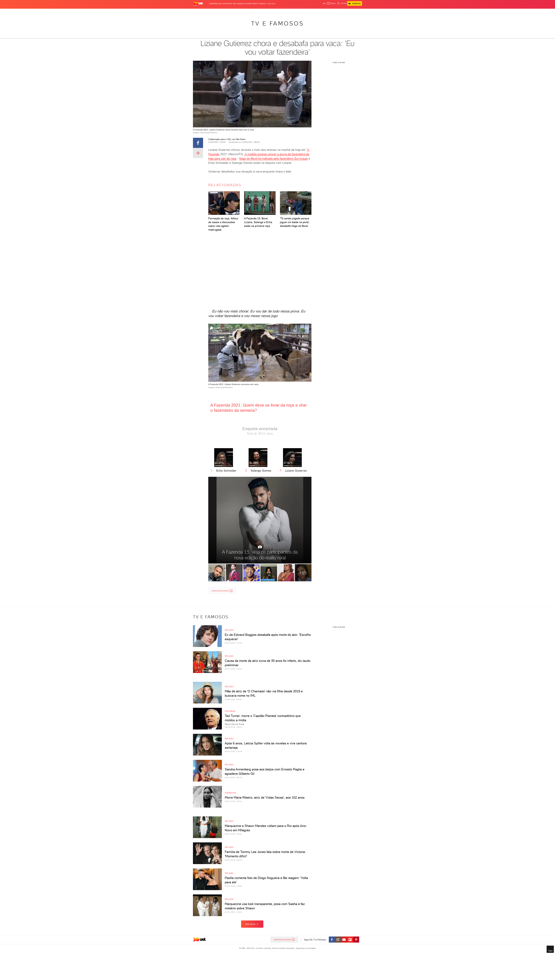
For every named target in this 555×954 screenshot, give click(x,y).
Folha (260, 12)
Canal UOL (316, 12)
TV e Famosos (277, 23)
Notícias (223, 12)
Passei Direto (252, 4)
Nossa (325, 12)
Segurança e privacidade (305, 948)
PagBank (263, 4)
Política (233, 12)
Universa (287, 12)
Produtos (196, 12)
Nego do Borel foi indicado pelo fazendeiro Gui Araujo (273, 158)
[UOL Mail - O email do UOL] (331, 3)
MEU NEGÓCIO (239, 4)
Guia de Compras (354, 12)
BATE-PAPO (227, 4)
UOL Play (272, 4)
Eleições (213, 12)
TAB (331, 12)
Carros (242, 12)
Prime (336, 12)
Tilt (303, 12)
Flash (205, 12)
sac (324, 3)
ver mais (250, 924)
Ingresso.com (215, 4)
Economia (251, 12)
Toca (342, 12)
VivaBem (296, 12)
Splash (277, 12)
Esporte (268, 12)
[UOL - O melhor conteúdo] (198, 4)
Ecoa (308, 12)
